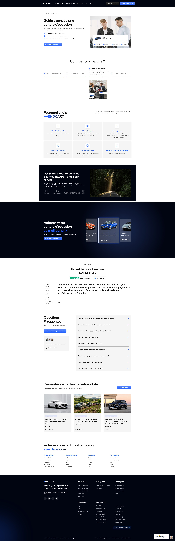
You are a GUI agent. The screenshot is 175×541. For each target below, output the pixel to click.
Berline (67, 462)
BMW (89, 466)
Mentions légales (103, 538)
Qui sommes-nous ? (120, 485)
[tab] (50, 285)
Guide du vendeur (119, 491)
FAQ (79, 508)
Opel (89, 468)
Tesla (89, 464)
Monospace (69, 466)
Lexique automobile (83, 511)
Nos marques (81, 493)
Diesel (111, 462)
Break (67, 464)
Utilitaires (112, 466)
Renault (90, 460)
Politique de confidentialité (114, 538)
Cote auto (80, 514)
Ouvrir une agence (78, 3)
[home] (45, 3)
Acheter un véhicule (83, 485)
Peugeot (90, 458)
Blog (86, 3)
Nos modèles (81, 496)
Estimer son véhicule (83, 491)
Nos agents (99, 488)
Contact (91, 3)
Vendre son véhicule (83, 488)
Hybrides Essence (114, 460)
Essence (112, 464)
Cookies (96, 538)
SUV (67, 458)
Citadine (68, 460)
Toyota (90, 462)
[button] (57, 3)
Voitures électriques (115, 458)
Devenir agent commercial (103, 485)
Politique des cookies (126, 538)
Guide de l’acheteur (120, 488)
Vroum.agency (72, 538)
